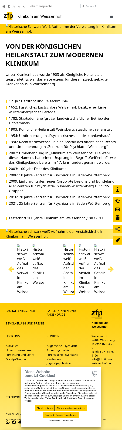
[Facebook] (14, 422)
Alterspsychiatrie (58, 350)
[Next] (111, 269)
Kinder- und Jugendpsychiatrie (59, 361)
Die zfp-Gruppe (16, 359)
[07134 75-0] (117, 201)
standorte (14, 397)
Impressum (68, 421)
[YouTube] (8, 422)
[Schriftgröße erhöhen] (14, 6)
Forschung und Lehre (20, 355)
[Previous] (11, 269)
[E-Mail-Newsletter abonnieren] (117, 217)
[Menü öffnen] (111, 16)
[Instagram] (20, 422)
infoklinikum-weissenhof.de (102, 361)
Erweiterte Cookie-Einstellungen (61, 415)
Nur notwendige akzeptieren (71, 408)
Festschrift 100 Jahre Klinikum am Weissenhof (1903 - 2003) (58, 218)
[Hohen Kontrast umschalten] (9, 6)
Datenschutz (54, 421)
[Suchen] (82, 6)
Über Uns (13, 336)
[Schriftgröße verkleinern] (19, 6)
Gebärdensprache (40, 6)
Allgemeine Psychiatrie (62, 346)
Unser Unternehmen (19, 350)
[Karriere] (117, 240)
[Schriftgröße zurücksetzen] (24, 6)
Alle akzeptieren (45, 408)
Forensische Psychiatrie (62, 355)
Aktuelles (12, 346)
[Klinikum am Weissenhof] (97, 313)
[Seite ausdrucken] (4, 6)
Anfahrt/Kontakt (14, 419)
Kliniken (53, 336)
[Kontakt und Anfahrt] (117, 189)
